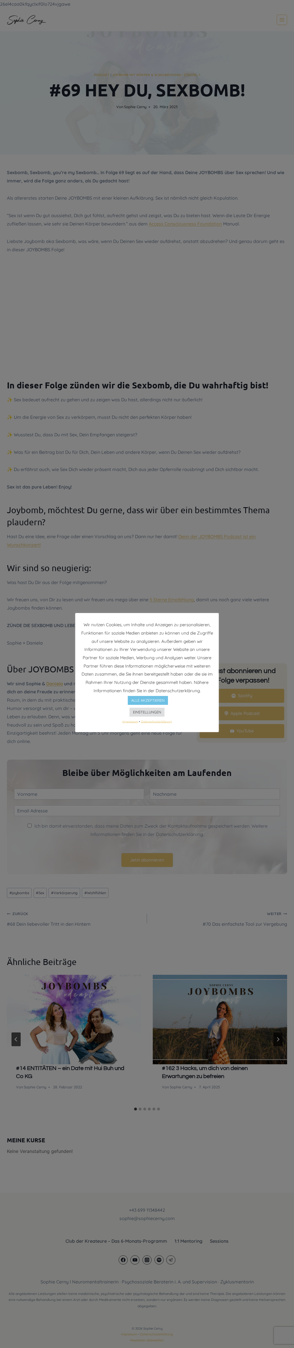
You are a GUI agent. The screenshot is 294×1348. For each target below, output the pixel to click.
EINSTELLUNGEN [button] (147, 712)
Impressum (130, 721)
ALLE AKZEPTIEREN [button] (148, 700)
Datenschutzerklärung (156, 721)
